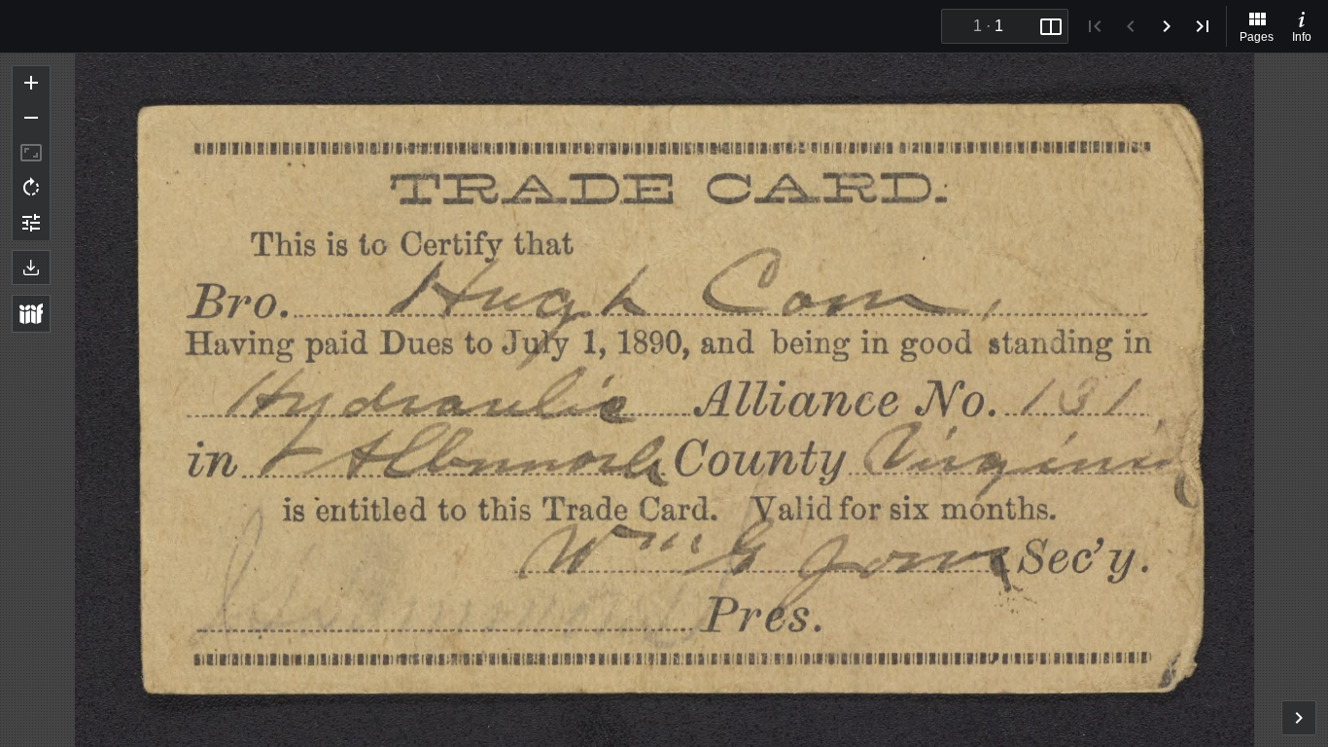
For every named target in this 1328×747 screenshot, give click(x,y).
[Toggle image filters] (31, 222)
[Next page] (1166, 26)
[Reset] (31, 152)
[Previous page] (1130, 26)
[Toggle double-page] (1050, 26)
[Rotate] (31, 187)
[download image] (31, 267)
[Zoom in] (31, 82)
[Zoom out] (31, 117)
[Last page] (1202, 26)
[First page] (1094, 26)
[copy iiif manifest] (31, 314)
